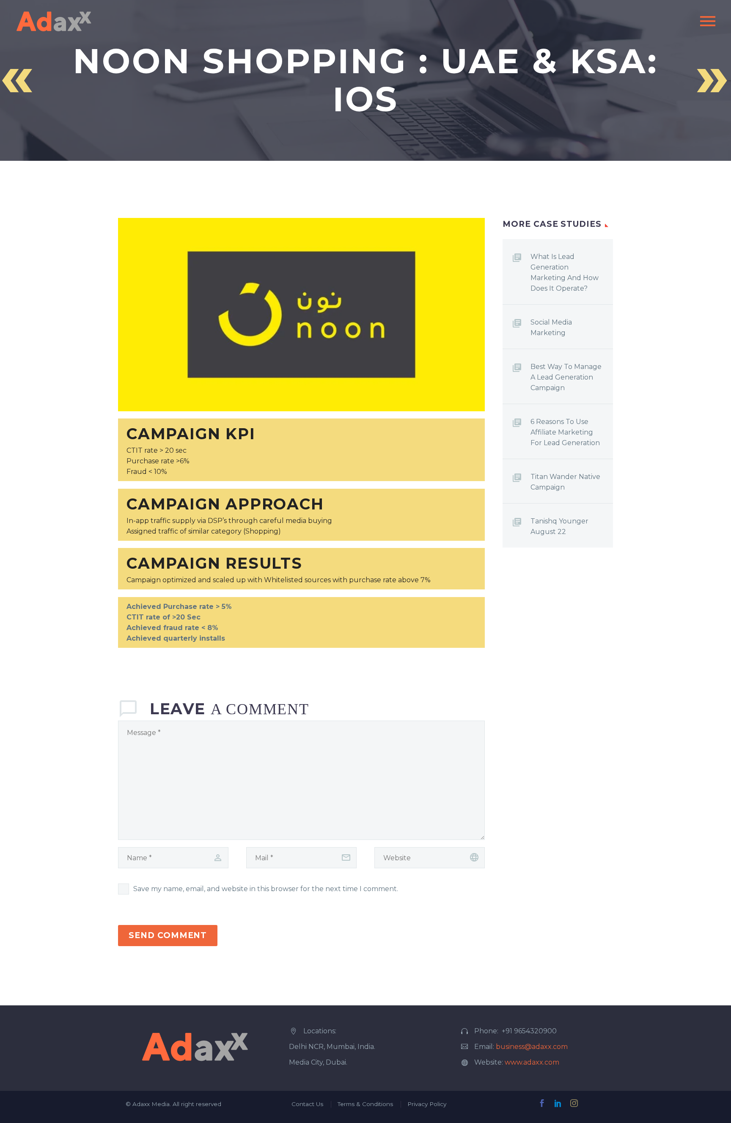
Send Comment (168, 935)
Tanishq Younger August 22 (559, 526)
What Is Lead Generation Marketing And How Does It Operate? (564, 272)
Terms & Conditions (365, 1104)
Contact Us (307, 1104)
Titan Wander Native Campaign (565, 482)
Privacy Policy (426, 1104)
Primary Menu (707, 21)
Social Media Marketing (551, 327)
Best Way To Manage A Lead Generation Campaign (566, 377)
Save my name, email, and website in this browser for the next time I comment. (265, 889)
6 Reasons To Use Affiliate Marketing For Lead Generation (565, 432)
